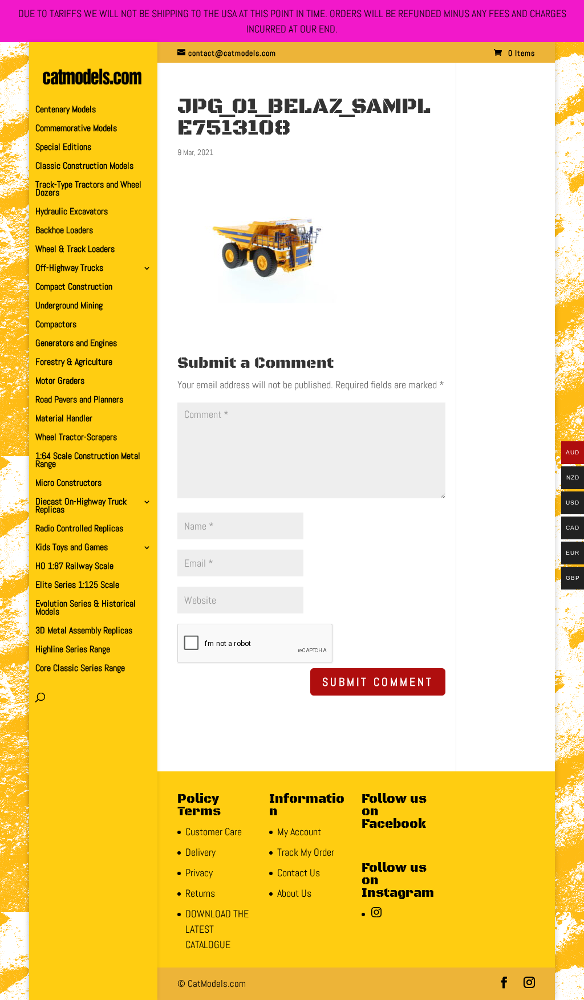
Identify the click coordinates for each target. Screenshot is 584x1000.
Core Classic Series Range (80, 669)
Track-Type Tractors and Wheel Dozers (88, 189)
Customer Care (213, 831)
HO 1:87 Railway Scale (74, 567)
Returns (200, 893)
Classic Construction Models (84, 167)
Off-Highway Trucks (69, 269)
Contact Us (298, 872)
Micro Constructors (68, 484)
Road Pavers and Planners (79, 400)
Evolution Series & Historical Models (85, 608)
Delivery (200, 852)
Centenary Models (65, 110)
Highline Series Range (72, 650)
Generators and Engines (76, 344)
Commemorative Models (76, 129)
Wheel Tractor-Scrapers (76, 438)
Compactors (55, 325)
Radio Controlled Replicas (79, 529)
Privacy (199, 872)
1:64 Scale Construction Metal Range (87, 461)
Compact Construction (73, 287)
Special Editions (63, 148)
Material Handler (63, 419)
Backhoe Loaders (64, 231)
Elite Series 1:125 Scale (77, 586)
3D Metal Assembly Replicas (83, 631)
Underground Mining (69, 306)
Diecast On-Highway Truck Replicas (81, 506)
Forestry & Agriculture (73, 363)
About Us (294, 893)
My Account (299, 831)
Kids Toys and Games (71, 548)
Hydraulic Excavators (71, 212)
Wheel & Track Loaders (75, 250)
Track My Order (305, 852)
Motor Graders (59, 382)
